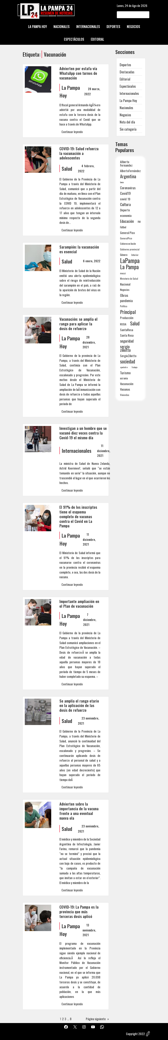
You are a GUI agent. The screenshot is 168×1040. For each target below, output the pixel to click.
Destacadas (127, 71)
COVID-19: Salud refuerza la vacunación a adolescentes (79, 153)
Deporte (125, 210)
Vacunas (125, 389)
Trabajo (134, 367)
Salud (67, 168)
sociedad (127, 361)
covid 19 (125, 198)
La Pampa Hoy (128, 100)
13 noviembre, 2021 (89, 930)
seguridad (127, 340)
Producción (126, 318)
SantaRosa (126, 329)
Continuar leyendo (72, 131)
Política (123, 306)
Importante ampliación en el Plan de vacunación (79, 604)
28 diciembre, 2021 (89, 342)
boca (122, 182)
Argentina (128, 176)
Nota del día (127, 122)
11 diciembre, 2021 (103, 451)
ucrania (124, 378)
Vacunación (126, 384)
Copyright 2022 (135, 1033)
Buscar (145, 14)
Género (123, 255)
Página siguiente (97, 1018)
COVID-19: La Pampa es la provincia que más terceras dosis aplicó (79, 912)
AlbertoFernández (130, 171)
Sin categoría (128, 129)
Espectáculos (128, 86)
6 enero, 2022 (91, 261)
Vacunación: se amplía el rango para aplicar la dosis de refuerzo (78, 324)
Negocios (125, 114)
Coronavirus (128, 187)
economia (126, 215)
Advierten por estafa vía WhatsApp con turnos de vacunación (78, 73)
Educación (127, 221)
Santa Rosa (127, 335)
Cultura (125, 204)
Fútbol (123, 227)
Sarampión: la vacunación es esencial (79, 249)
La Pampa (129, 266)
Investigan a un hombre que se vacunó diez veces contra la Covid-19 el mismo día (83, 433)
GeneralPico (126, 238)
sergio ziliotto (125, 348)
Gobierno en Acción (128, 243)
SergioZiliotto (128, 355)
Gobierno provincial (130, 249)
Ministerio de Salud (129, 278)
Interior (134, 255)
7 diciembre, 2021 (89, 619)
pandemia (126, 300)
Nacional (125, 284)
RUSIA (123, 324)
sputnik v (124, 367)
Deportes (125, 64)
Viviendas (124, 395)
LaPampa (130, 260)
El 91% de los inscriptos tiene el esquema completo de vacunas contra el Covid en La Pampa (78, 516)
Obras (124, 295)
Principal (128, 311)
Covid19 (125, 193)
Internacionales (76, 450)
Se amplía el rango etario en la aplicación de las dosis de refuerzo (79, 706)
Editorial (125, 79)
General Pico (127, 233)
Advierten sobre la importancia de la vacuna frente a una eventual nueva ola (79, 811)
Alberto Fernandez (126, 163)
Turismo (125, 372)
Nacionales (126, 107)
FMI (139, 221)
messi (123, 273)
